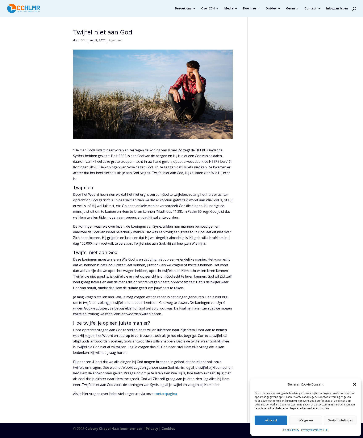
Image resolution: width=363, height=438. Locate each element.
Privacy (152, 428)
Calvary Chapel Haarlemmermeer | (115, 428)
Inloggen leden (337, 8)
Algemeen (115, 40)
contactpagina (165, 393)
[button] (354, 384)
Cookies (168, 428)
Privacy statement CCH (314, 430)
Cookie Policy (291, 430)
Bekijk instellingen (340, 420)
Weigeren (306, 420)
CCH (83, 40)
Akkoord (271, 420)
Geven (290, 8)
